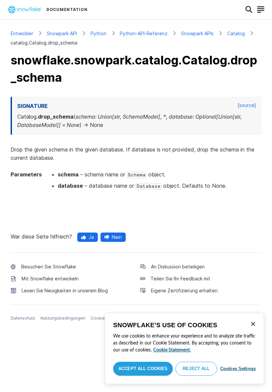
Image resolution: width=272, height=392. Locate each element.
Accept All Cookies (143, 368)
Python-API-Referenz (144, 33)
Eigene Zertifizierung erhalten (184, 290)
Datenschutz (23, 318)
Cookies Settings (238, 368)
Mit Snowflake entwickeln (50, 278)
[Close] (253, 324)
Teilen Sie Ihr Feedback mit (180, 278)
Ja (91, 237)
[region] (184, 348)
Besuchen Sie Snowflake (48, 266)
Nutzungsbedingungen (62, 318)
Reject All (196, 368)
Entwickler (22, 33)
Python (98, 33)
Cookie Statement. (172, 350)
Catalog (236, 33)
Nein (117, 237)
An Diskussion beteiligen (178, 266)
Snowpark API (62, 33)
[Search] (249, 9)
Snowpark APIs (197, 33)
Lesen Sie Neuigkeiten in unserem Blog (65, 290)
